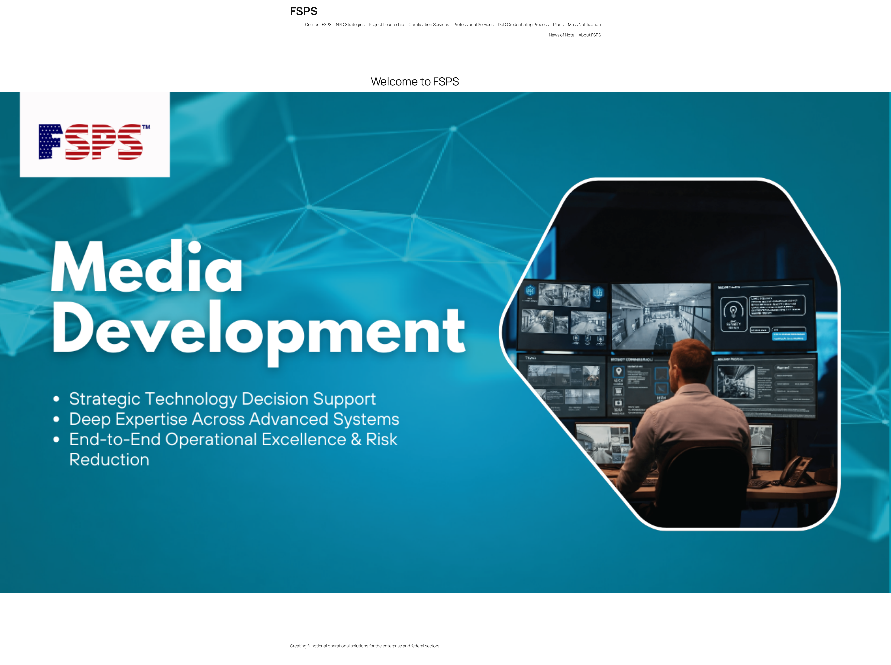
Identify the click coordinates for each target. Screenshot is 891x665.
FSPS (303, 10)
